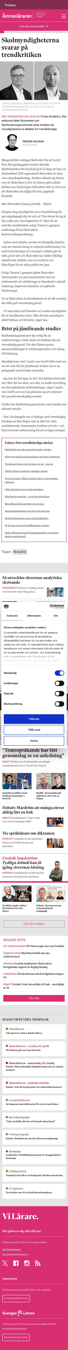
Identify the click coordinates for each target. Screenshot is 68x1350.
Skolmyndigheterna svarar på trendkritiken (27, 518)
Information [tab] (34, 615)
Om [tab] (56, 615)
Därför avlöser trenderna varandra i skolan (26, 471)
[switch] (59, 683)
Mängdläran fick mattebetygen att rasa (24, 504)
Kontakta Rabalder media (16, 1298)
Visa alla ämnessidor (32, 26)
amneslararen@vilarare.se (15, 1254)
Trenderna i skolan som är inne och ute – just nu (29, 464)
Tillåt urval (34, 729)
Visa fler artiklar (34, 924)
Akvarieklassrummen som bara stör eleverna (27, 511)
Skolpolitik (19, 551)
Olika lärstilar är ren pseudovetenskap (24, 489)
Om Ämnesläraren (11, 1249)
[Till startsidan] (10, 3)
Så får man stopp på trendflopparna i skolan (27, 525)
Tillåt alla (34, 719)
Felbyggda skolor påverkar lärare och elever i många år (32, 457)
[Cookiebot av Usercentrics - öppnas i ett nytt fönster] (49, 606)
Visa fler (34, 998)
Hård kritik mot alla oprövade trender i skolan (28, 450)
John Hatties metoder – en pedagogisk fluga (27, 496)
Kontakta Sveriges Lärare (16, 1337)
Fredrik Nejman (33, 141)
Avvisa (34, 740)
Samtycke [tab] (12, 615)
